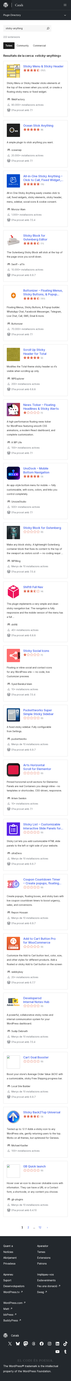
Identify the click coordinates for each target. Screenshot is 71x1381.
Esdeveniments (46, 1280)
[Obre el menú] (65, 5)
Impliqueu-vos (45, 1274)
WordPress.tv (13, 1292)
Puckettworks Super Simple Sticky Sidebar (38, 712)
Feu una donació (49, 1286)
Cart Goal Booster (36, 1057)
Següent (47, 1227)
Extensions (44, 1257)
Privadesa (9, 1263)
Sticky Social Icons (36, 650)
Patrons (42, 1263)
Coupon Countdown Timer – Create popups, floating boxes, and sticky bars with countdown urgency (42, 881)
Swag (42, 1292)
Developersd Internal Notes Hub (36, 1000)
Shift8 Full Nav (33, 587)
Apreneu (8, 1274)
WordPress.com (14, 1302)
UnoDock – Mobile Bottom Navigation (36, 470)
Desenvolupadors (13, 1286)
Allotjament (10, 1257)
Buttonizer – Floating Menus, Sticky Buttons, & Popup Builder (43, 292)
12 (40, 1227)
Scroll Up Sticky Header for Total (34, 351)
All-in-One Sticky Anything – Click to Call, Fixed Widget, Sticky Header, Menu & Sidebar (42, 178)
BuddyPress (12, 1320)
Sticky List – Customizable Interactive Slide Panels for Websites (42, 826)
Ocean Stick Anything (38, 125)
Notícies (8, 1252)
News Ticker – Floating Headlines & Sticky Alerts (41, 406)
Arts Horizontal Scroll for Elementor (37, 767)
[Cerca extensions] (48, 28)
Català (15, 1335)
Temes (41, 1252)
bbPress (10, 1314)
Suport (7, 1280)
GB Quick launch (34, 1166)
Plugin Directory (12, 15)
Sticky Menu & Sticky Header (43, 66)
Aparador (42, 1246)
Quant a (8, 1246)
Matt (8, 1308)
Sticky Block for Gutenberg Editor (35, 237)
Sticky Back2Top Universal (41, 1112)
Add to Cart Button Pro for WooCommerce (39, 940)
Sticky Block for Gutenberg (42, 528)
